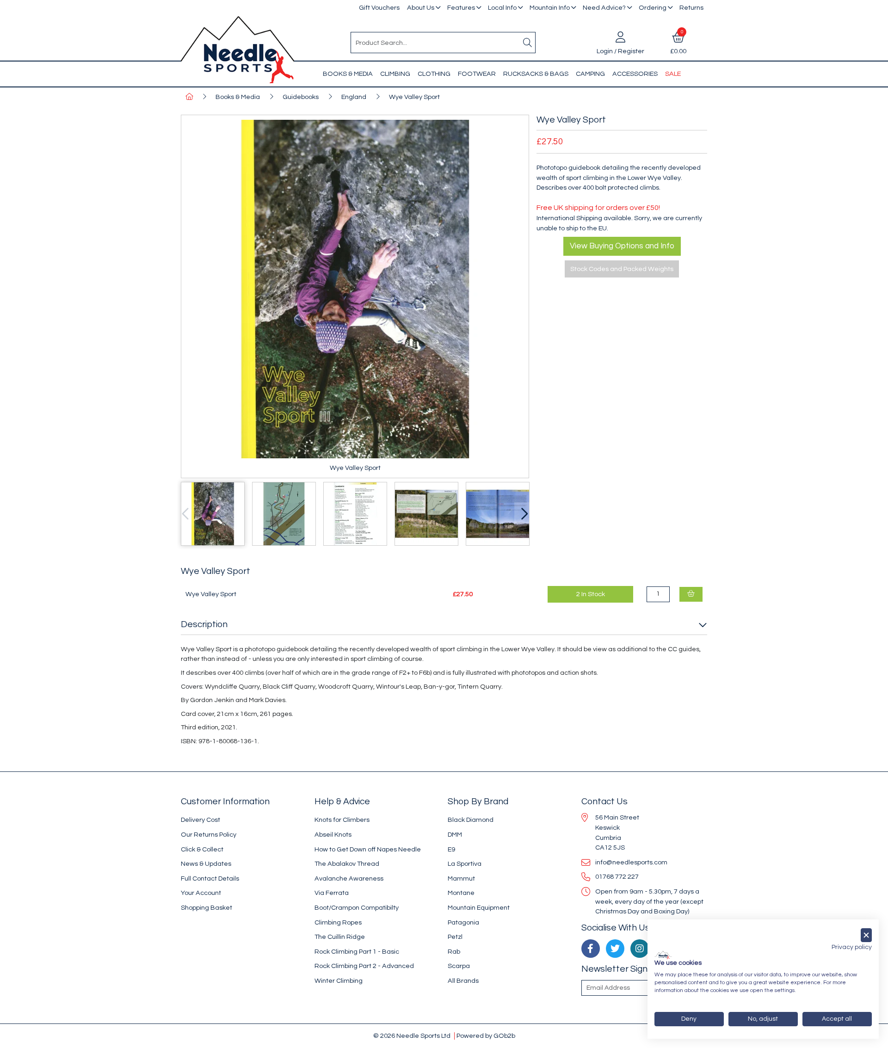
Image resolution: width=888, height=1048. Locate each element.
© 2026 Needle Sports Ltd (411, 1035)
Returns (691, 7)
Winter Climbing (338, 980)
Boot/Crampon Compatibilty (356, 907)
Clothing (434, 73)
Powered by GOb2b (485, 1035)
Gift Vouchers (379, 7)
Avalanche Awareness (348, 878)
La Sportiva (464, 863)
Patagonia (463, 922)
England (353, 96)
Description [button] (204, 624)
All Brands (463, 980)
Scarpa (459, 965)
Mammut (461, 878)
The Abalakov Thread (346, 863)
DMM (455, 834)
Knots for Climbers (342, 819)
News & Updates (206, 863)
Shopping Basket (206, 907)
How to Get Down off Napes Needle (367, 849)
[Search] (527, 42)
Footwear (477, 73)
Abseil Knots (333, 834)
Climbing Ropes (338, 922)
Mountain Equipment (479, 907)
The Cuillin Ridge (339, 936)
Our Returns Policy (208, 834)
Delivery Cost (200, 819)
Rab (454, 951)
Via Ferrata (331, 892)
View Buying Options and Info (622, 246)
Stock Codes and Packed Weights (621, 268)
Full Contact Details (210, 878)
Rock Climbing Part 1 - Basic (356, 951)
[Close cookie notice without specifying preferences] (866, 935)
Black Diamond (470, 819)
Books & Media (348, 73)
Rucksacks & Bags (535, 73)
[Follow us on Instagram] (639, 948)
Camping (590, 73)
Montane (461, 892)
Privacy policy (852, 947)
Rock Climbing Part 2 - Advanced (364, 965)
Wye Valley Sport (414, 96)
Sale (673, 73)
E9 (451, 849)
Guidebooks (301, 96)
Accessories (635, 73)
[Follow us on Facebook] (590, 948)
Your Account (201, 892)
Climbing (395, 73)
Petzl (455, 936)
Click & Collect (202, 849)
